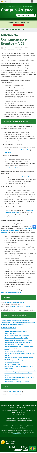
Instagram (20, 306)
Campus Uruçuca (17, 9)
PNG (14, 392)
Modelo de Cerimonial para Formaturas (16, 336)
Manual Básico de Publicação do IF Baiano (17, 382)
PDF (10, 392)
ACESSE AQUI (18, 25)
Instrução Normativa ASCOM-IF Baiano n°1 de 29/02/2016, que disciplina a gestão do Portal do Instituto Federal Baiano (19, 360)
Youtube (27, 306)
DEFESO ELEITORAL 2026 (8, 328)
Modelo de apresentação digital (14, 351)
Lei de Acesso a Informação (11, 442)
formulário (7, 152)
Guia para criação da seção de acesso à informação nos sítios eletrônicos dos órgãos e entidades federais (20, 373)
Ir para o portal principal (9, 19)
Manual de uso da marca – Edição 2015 (16, 338)
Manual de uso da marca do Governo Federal (18, 340)
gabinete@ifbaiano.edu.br (18, 433)
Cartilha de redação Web (12, 364)
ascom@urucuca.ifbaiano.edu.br (15, 302)
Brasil (6, 1)
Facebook (13, 306)
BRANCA (19, 392)
